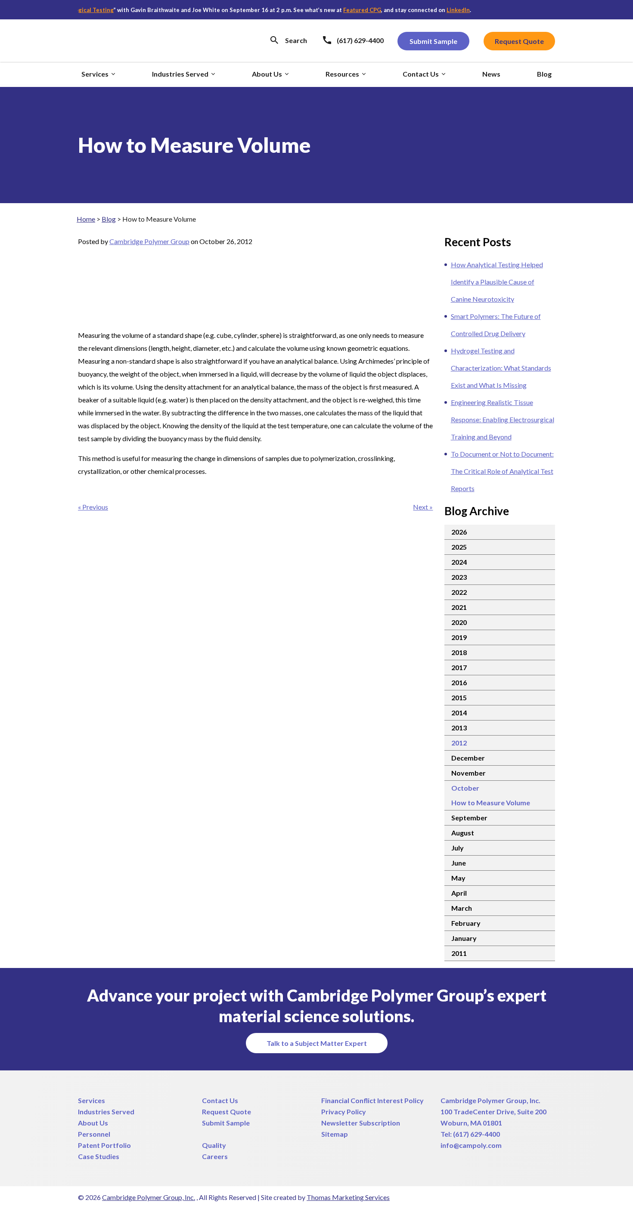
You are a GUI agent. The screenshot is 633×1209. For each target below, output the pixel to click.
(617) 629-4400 (476, 1134)
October (465, 788)
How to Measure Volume (490, 802)
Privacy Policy (343, 1111)
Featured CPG (346, 9)
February (466, 923)
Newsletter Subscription (360, 1123)
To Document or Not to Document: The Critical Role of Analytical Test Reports (502, 471)
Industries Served (106, 1111)
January (464, 938)
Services (91, 1100)
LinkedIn (442, 9)
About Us (93, 1123)
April (459, 893)
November (468, 773)
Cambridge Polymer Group (149, 241)
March (461, 908)
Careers (215, 1156)
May (458, 878)
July (457, 848)
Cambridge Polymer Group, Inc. (490, 1100)
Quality (214, 1145)
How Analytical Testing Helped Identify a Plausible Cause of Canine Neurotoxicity (497, 281)
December (468, 758)
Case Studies (98, 1156)
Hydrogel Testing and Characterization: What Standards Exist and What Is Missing (501, 367)
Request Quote (226, 1111)
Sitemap (334, 1134)
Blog (109, 219)
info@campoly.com (471, 1145)
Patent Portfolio (104, 1145)
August (462, 833)
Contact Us (220, 1100)
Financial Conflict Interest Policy (372, 1100)
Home (86, 219)
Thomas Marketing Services (348, 1197)
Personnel (94, 1134)
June (458, 863)
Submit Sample (226, 1123)
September (469, 817)
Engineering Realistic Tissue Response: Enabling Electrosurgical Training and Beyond (502, 419)
